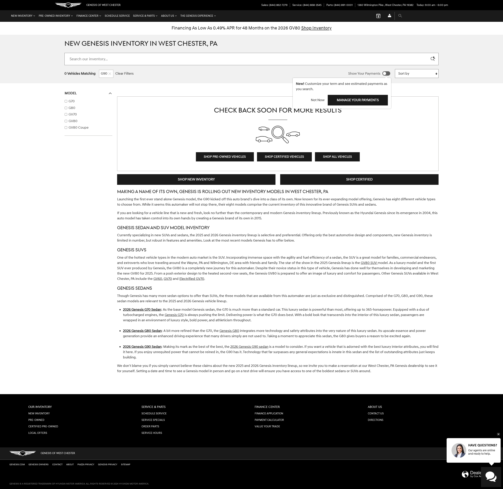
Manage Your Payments (358, 100)
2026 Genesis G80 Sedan (142, 331)
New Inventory (21, 15)
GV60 (157, 279)
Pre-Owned (36, 420)
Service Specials (153, 420)
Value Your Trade (267, 426)
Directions (375, 420)
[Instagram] (490, 453)
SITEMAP (125, 464)
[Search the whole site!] (400, 16)
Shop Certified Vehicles (284, 157)
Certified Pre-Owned (43, 426)
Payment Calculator (269, 420)
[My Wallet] (378, 16)
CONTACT (57, 464)
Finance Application (269, 413)
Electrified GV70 (191, 279)
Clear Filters (124, 73)
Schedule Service (117, 15)
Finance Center (87, 15)
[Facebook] (474, 453)
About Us (167, 15)
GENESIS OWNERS (38, 464)
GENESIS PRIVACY (107, 464)
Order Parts (150, 426)
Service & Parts (144, 15)
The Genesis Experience (196, 15)
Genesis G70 (174, 315)
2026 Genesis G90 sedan (249, 346)
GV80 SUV (369, 263)
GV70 (168, 279)
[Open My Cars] (388, 16)
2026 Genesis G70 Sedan (142, 309)
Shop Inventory (316, 28)
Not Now (318, 100)
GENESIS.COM (17, 464)
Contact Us (376, 413)
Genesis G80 (229, 331)
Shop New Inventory (196, 179)
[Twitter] (482, 453)
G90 (104, 73)
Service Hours (151, 433)
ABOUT (70, 464)
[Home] (68, 5)
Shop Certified (359, 179)
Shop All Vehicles (337, 157)
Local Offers (37, 433)
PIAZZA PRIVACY (85, 464)
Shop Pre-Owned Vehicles (225, 157)
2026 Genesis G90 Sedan (142, 346)
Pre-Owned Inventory (54, 15)
